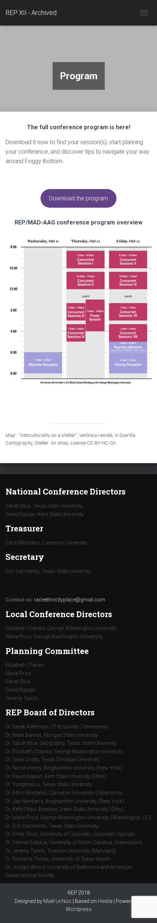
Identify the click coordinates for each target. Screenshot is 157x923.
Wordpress (79, 909)
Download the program (78, 198)
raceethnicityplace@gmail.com (69, 600)
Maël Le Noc (57, 901)
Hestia (105, 901)
